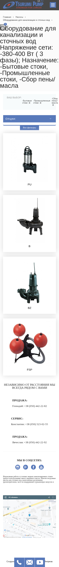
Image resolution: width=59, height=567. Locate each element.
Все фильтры (29, 127)
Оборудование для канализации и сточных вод (26, 20)
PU (29, 184)
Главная (7, 17)
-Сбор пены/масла (55, 100)
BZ (29, 307)
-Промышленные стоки (41, 101)
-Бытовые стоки (27, 101)
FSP (29, 369)
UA (39, 1)
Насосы (19, 17)
